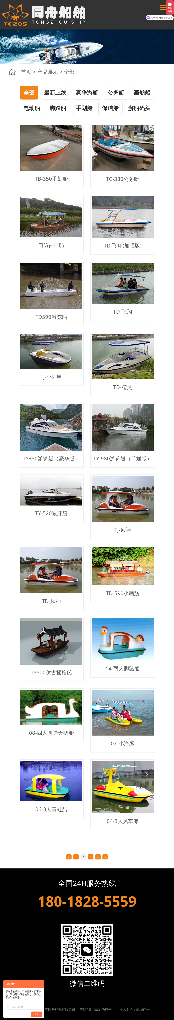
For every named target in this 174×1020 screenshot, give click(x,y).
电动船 (31, 108)
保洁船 (110, 108)
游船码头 (139, 108)
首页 (26, 71)
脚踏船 (58, 108)
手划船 (84, 108)
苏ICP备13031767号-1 (97, 1009)
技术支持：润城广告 (134, 1009)
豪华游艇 (87, 92)
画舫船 (142, 92)
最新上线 (55, 92)
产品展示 (47, 71)
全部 (29, 92)
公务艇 (116, 92)
